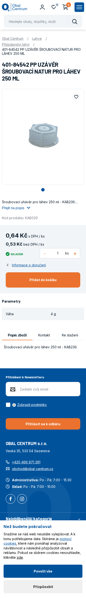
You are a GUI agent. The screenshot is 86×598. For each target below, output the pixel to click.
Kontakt (44, 335)
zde (20, 557)
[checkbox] (26, 405)
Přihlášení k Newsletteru (25, 377)
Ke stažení (70, 335)
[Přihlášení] (42, 7)
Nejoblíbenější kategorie (29, 518)
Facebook (10, 499)
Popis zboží (17, 335)
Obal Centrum (12, 38)
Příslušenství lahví (15, 44)
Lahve (37, 38)
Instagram (22, 499)
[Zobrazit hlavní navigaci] (79, 7)
